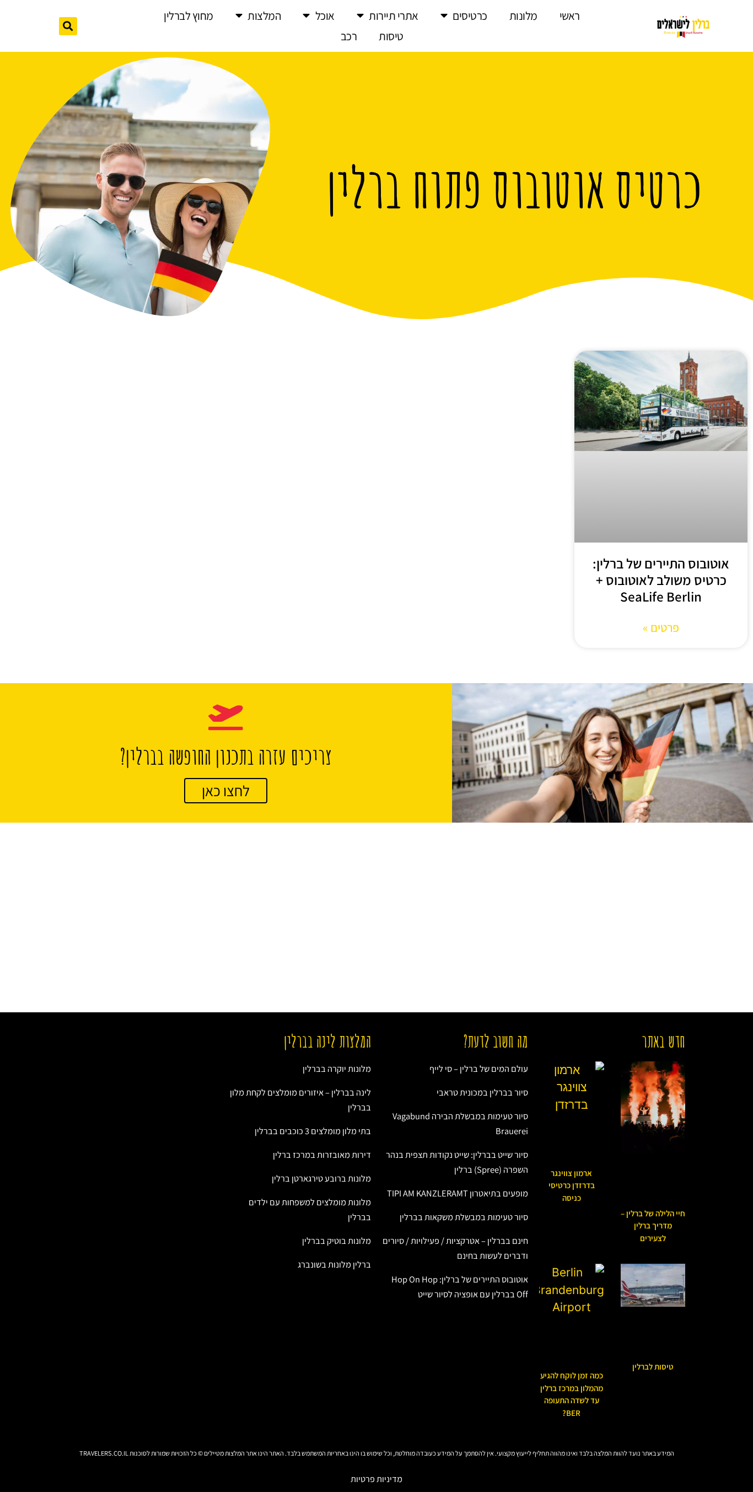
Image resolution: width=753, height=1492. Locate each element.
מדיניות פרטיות (376, 1479)
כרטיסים (470, 15)
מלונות (523, 15)
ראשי (570, 15)
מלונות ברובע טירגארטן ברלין (321, 1178)
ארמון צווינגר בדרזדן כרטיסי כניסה (571, 1185)
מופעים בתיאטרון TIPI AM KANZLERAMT (457, 1193)
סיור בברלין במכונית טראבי (482, 1092)
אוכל (325, 15)
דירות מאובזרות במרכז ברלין (322, 1154)
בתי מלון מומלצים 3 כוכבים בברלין (313, 1131)
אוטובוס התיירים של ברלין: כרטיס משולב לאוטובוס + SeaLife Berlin (661, 579)
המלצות (264, 15)
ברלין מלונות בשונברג (334, 1264)
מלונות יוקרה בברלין (337, 1068)
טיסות (391, 36)
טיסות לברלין (653, 1366)
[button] (68, 26)
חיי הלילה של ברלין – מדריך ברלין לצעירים (653, 1225)
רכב (349, 36)
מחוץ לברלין (188, 15)
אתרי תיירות (393, 15)
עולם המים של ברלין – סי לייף (478, 1068)
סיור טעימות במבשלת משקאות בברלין (464, 1217)
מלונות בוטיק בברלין (336, 1241)
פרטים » (661, 627)
